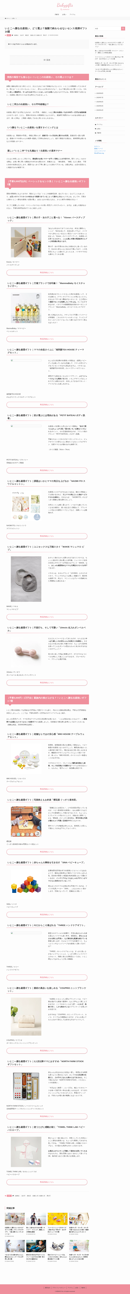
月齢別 (99, 133)
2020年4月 (99, 110)
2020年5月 (99, 106)
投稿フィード (98, 148)
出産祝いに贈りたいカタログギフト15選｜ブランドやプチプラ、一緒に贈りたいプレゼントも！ (109, 44)
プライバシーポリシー (59, 1287)
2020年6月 (99, 102)
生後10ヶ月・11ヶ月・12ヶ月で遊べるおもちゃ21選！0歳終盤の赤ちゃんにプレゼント (109, 64)
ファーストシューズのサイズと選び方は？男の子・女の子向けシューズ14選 (109, 58)
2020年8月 (99, 93)
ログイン (97, 146)
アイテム (99, 124)
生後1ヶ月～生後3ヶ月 (36, 35)
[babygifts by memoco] (65, 6)
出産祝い (16, 35)
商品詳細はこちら (47, 272)
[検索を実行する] (123, 28)
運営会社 (47, 1287)
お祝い (9, 35)
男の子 (45, 35)
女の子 (22, 35)
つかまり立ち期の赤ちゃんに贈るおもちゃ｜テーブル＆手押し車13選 (109, 70)
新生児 (27, 35)
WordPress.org (99, 153)
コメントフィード (100, 151)
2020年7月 (99, 97)
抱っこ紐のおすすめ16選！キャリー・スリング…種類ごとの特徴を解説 (109, 51)
